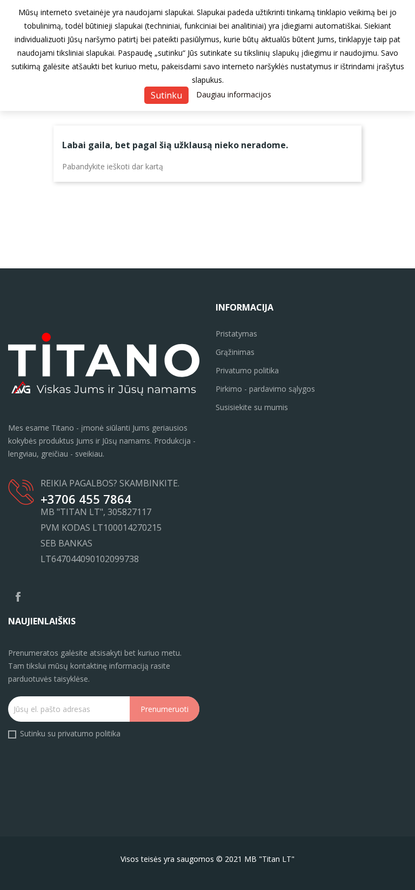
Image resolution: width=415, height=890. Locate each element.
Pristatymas (236, 333)
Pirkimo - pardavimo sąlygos (265, 389)
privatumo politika (89, 733)
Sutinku (166, 95)
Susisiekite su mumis (252, 407)
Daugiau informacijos (233, 94)
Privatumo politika (247, 370)
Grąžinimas (235, 352)
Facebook (18, 596)
